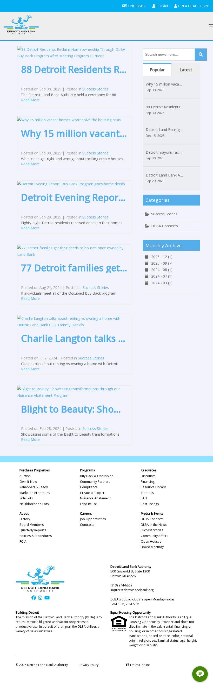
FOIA (22, 541)
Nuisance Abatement (95, 498)
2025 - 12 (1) (160, 256)
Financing (148, 481)
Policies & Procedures (35, 536)
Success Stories (95, 89)
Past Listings (150, 504)
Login (161, 5)
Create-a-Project (92, 493)
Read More (30, 99)
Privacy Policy (88, 665)
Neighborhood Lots (34, 504)
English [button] (135, 5)
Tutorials (147, 493)
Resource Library (153, 487)
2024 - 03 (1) (160, 282)
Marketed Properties (34, 493)
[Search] (201, 54)
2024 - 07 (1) (160, 276)
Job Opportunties (93, 519)
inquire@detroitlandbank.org (132, 590)
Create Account (193, 5)
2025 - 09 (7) (160, 263)
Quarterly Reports (32, 530)
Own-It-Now (28, 481)
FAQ (144, 498)
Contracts (87, 524)
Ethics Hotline (139, 665)
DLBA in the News (154, 524)
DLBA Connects (164, 225)
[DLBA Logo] (21, 24)
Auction (25, 476)
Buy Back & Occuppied (97, 476)
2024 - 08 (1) (160, 269)
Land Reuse (88, 504)
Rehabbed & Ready (33, 487)
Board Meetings (152, 547)
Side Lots (26, 498)
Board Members (31, 524)
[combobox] (169, 54)
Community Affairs (154, 536)
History (24, 519)
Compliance (89, 487)
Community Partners (95, 481)
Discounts (148, 476)
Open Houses (151, 541)
